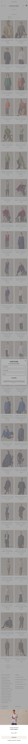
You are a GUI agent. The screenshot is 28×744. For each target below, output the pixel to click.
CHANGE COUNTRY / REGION (14, 740)
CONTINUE (14, 737)
